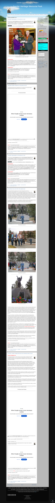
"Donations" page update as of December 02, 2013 (16, 155)
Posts (15, 81)
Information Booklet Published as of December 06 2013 (17, 85)
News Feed (12, 14)
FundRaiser (11, 482)
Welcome (9, 14)
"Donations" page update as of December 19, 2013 (16, 19)
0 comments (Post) (23, 80)
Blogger (35, 491)
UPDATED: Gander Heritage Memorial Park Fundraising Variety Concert (20, 353)
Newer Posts (10, 484)
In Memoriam (46, 14)
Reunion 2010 (32, 14)
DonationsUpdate (12, 81)
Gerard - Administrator (14, 80)
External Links (37, 14)
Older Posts (34, 484)
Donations (41, 14)
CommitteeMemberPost (42, 62)
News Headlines (17, 14)
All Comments (41, 55)
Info (10, 152)
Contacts (28, 14)
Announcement (45, 61)
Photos (46, 65)
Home (22, 484)
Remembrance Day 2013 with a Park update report (16, 188)
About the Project (23, 14)
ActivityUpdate (12, 350)
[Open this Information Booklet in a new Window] (34, 139)
